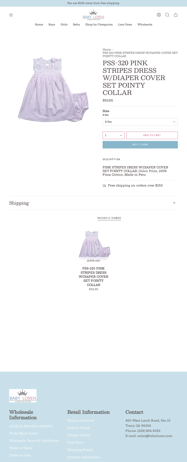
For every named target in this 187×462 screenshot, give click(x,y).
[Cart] (175, 15)
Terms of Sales (21, 448)
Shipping (19, 202)
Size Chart (75, 442)
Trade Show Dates (23, 433)
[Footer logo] (23, 395)
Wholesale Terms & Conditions (34, 440)
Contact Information (83, 457)
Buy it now (140, 144)
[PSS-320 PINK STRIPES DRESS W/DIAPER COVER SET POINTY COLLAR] (93, 246)
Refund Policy (78, 428)
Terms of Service (80, 420)
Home (107, 49)
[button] (76, 24)
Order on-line (19, 455)
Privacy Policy (78, 435)
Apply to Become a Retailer (31, 426)
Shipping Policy (80, 450)
